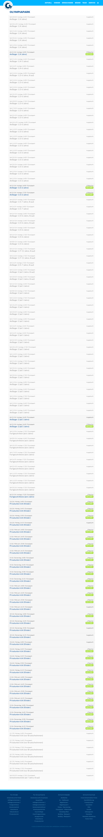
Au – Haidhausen (64, 800)
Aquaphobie (39, 800)
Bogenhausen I (64, 802)
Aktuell (48, 3)
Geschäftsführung (89, 800)
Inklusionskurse (14, 811)
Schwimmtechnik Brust (39, 807)
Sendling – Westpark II (64, 816)
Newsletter (89, 814)
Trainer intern (89, 818)
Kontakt (89, 809)
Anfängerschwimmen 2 (14, 802)
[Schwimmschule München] (8, 5)
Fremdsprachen (89, 802)
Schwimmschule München (44, 826)
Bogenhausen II (64, 804)
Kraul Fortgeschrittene (39, 814)
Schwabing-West (64, 811)
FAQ (89, 807)
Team (84, 3)
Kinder (57, 3)
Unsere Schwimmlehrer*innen (89, 797)
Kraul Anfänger (39, 811)
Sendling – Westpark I (64, 814)
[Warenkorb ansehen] (98, 3)
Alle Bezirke (64, 797)
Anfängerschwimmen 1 (14, 800)
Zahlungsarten (89, 811)
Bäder (77, 3)
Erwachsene (67, 3)
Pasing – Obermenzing (64, 807)
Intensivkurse (14, 809)
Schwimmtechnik (14, 807)
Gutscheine (89, 804)
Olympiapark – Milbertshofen (64, 809)
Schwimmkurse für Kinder (14, 797)
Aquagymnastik (39, 816)
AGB (70, 826)
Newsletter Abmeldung (88, 816)
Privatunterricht (14, 814)
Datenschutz (64, 826)
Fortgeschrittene (14, 804)
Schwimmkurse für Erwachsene (39, 797)
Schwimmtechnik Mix (39, 809)
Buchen (89, 54)
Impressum (56, 826)
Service (92, 3)
